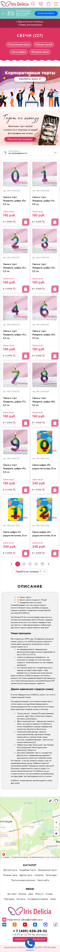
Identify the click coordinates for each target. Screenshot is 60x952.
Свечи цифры (18, 52)
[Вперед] (48, 564)
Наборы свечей (43, 44)
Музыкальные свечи (19, 44)
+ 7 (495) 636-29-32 (30, 931)
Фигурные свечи (40, 52)
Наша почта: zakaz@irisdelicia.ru (24, 919)
